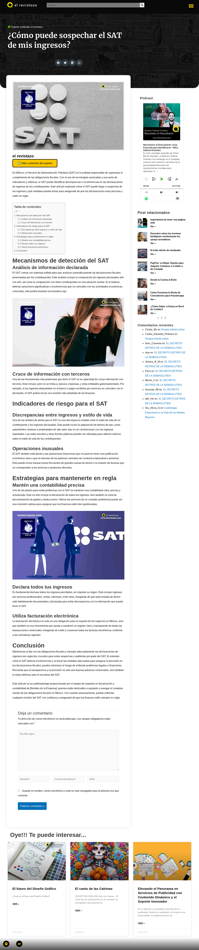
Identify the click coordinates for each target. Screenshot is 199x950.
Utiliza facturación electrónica (34, 247)
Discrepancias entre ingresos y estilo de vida (41, 229)
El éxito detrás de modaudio (165, 250)
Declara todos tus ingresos (33, 243)
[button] (191, 6)
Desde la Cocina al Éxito (163, 279)
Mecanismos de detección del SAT (33, 215)
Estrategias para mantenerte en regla (34, 236)
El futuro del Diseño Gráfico (34, 888)
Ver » (153, 226)
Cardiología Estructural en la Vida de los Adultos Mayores (165, 412)
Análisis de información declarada (36, 219)
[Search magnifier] (142, 5)
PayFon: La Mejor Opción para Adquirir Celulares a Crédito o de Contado (166, 266)
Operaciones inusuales (31, 233)
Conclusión (21, 250)
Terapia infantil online (173, 329)
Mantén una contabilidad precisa (36, 240)
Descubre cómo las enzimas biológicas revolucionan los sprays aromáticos (165, 236)
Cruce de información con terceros (36, 222)
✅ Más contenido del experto (35, 163)
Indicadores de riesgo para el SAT (33, 226)
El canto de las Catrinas (94, 888)
